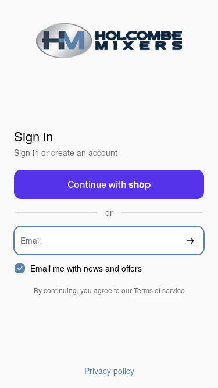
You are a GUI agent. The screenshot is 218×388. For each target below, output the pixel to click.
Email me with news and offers (86, 268)
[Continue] (190, 240)
